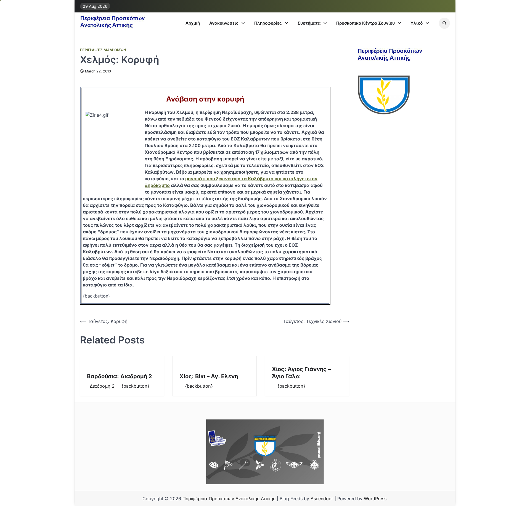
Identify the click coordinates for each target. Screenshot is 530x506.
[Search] (444, 23)
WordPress (375, 498)
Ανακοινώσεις (224, 23)
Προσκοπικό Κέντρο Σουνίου (365, 23)
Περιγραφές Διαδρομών (103, 50)
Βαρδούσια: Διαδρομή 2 (119, 376)
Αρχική (193, 23)
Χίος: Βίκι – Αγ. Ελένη (208, 376)
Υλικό (416, 23)
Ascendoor (322, 498)
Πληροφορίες (268, 23)
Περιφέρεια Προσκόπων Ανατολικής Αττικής (228, 498)
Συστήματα (309, 23)
